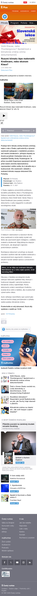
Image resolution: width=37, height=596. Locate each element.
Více (32, 23)
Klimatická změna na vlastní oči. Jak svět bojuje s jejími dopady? (21, 409)
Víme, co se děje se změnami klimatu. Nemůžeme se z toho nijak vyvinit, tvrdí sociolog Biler (18, 269)
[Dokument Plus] (18, 34)
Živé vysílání (7, 359)
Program (15, 11)
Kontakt (22, 535)
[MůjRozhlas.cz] (4, 80)
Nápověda (23, 526)
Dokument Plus (6, 70)
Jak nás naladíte (25, 523)
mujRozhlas (5, 336)
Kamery (33, 11)
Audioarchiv (24, 11)
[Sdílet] (2, 123)
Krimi (5, 346)
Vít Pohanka (10, 314)
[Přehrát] (3, 115)
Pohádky (6, 350)
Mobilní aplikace (8, 551)
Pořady (24, 23)
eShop (4, 532)
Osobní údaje (13, 588)
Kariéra (21, 532)
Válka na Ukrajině (8, 523)
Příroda (4, 23)
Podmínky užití (24, 588)
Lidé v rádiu (23, 529)
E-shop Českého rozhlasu (14, 420)
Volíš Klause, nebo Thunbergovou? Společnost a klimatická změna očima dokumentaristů (18, 138)
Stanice (4, 529)
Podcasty (5, 548)
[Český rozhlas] (7, 2)
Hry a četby (7, 341)
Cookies (4, 588)
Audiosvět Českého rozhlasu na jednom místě (16, 368)
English (4, 590)
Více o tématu (8, 373)
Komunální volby (8, 526)
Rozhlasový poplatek (27, 538)
